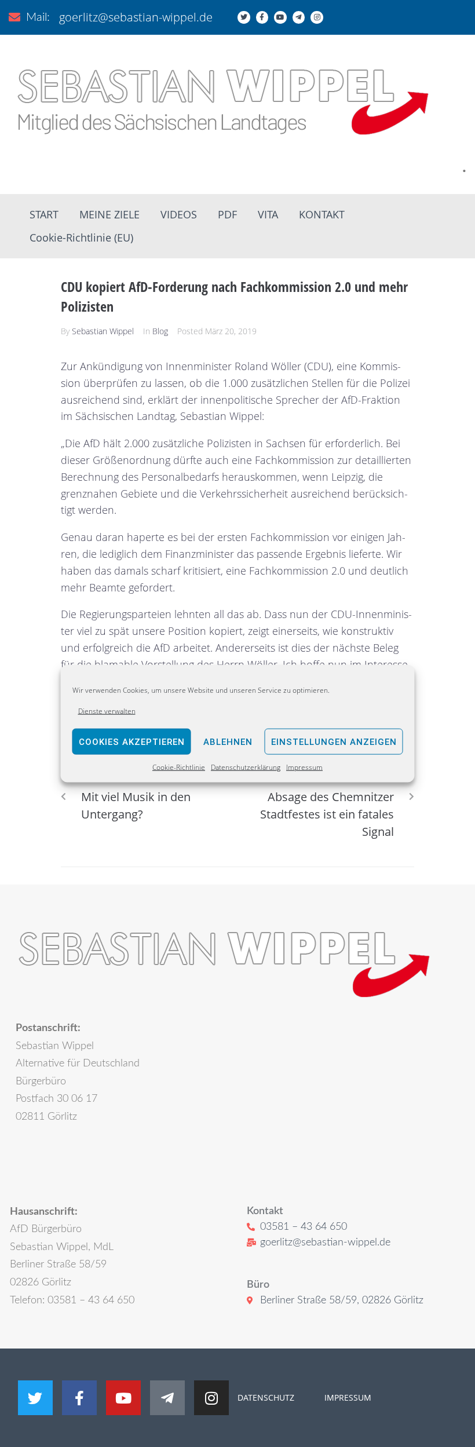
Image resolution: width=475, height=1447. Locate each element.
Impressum (304, 767)
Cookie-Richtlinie (178, 767)
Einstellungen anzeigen (334, 742)
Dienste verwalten (107, 711)
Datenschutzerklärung (245, 767)
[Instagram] (316, 17)
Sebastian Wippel (103, 331)
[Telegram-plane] (299, 17)
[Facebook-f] (262, 17)
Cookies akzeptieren (132, 742)
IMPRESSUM (346, 1397)
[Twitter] (243, 17)
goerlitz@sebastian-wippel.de (136, 17)
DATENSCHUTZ (265, 1397)
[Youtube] (280, 17)
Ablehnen (228, 742)
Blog (160, 331)
